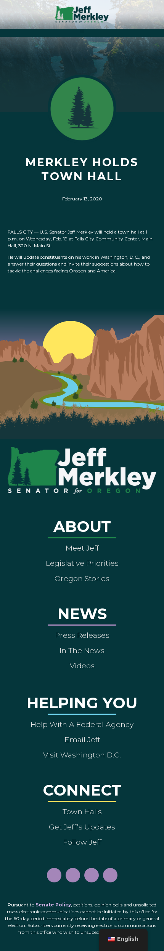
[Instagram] (73, 875)
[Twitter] (110, 875)
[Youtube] (91, 875)
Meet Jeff (82, 548)
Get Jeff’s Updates (82, 827)
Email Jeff (82, 739)
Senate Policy (53, 905)
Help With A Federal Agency (82, 724)
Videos (82, 665)
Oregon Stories (82, 578)
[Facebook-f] (54, 875)
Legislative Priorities (82, 563)
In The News (82, 650)
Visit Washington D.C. (82, 755)
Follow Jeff (82, 842)
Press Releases (82, 635)
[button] (82, 31)
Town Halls (82, 811)
